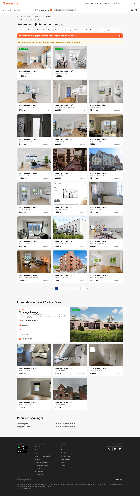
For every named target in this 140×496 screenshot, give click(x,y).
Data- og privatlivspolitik (42, 456)
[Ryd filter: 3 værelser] (74, 10)
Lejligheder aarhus (23, 427)
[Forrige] (52, 288)
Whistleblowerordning (41, 465)
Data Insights (39, 474)
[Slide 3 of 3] (71, 168)
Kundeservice (65, 459)
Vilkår (63, 462)
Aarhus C (21, 30)
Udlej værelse (65, 447)
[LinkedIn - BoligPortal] (114, 448)
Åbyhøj (92, 30)
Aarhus (37, 16)
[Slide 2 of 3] (70, 168)
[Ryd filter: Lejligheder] (63, 10)
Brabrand (58, 30)
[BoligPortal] (10, 3)
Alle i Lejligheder (23, 424)
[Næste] (87, 288)
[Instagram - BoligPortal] (120, 448)
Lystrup (110, 30)
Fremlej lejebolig (66, 456)
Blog (36, 450)
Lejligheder (27, 16)
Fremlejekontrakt (66, 453)
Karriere (37, 468)
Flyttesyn (64, 450)
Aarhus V (83, 30)
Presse (37, 453)
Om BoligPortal (39, 447)
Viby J (49, 30)
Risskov (31, 30)
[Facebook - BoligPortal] (109, 448)
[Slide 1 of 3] (68, 168)
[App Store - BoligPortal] (22, 451)
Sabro (118, 30)
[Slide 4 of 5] (35, 66)
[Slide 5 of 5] (36, 66)
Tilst (75, 30)
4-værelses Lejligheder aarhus (64, 427)
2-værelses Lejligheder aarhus (64, 424)
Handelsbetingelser (41, 462)
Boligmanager (39, 471)
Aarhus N (40, 30)
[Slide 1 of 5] (32, 66)
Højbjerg (67, 30)
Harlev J (101, 30)
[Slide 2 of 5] (33, 66)
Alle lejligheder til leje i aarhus (30, 20)
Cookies (37, 459)
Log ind (133, 3)
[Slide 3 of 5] (34, 66)
